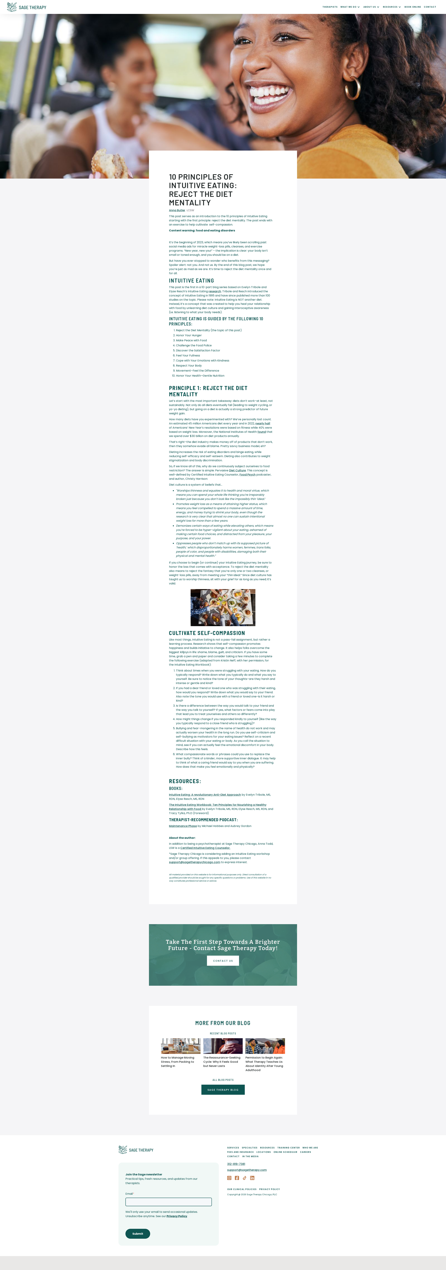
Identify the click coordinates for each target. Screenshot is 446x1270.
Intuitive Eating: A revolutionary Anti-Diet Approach (205, 795)
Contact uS (223, 961)
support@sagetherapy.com (247, 1170)
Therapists (330, 6)
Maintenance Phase (183, 826)
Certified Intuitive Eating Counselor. (205, 848)
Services (233, 1147)
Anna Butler (177, 210)
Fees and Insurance (240, 1152)
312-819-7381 (236, 1164)
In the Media (250, 1156)
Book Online (413, 6)
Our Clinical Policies (242, 1189)
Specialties (249, 1147)
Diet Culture (237, 470)
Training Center (288, 1147)
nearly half (262, 423)
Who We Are (310, 1147)
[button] (351, 7)
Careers (305, 1152)
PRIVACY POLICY (269, 1189)
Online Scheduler (285, 1152)
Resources (267, 1147)
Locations (263, 1152)
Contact (233, 1156)
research (215, 291)
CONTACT (430, 6)
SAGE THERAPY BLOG (223, 1090)
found (261, 432)
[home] (164, 7)
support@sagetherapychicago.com (194, 862)
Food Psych (248, 475)
